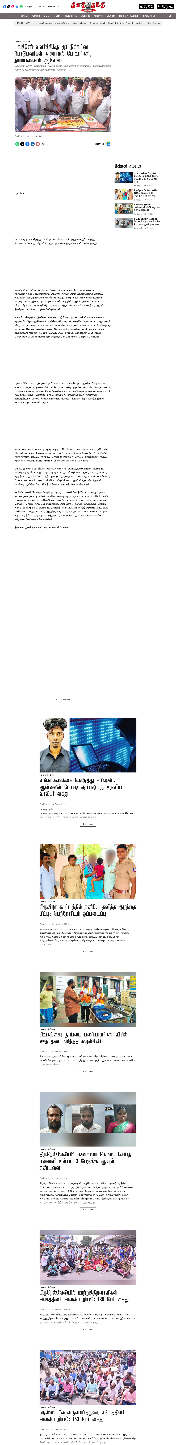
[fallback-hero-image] (124, 177)
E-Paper (28, 6)
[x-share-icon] (22, 145)
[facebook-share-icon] (27, 145)
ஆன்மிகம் (98, 16)
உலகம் (47, 16)
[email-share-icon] (38, 145)
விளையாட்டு (71, 16)
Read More (88, 824)
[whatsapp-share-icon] (17, 145)
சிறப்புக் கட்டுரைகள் (128, 16)
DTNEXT (40, 6)
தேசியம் (36, 16)
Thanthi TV (53, 6)
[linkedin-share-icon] (33, 145)
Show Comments (63, 699)
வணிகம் (111, 16)
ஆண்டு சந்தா (148, 16)
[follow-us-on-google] (108, 144)
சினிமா (58, 16)
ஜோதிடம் (85, 16)
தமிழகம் (24, 16)
